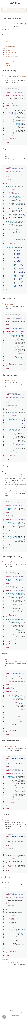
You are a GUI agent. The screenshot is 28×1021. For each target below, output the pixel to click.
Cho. (21, 1013)
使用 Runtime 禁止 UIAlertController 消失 (14, 963)
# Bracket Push (8, 50)
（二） (7, 37)
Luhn (6, 659)
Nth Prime (8, 883)
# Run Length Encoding (11, 57)
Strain (7, 472)
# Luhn (6, 59)
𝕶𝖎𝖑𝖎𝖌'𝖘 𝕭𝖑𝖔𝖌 (14, 3)
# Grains (6, 63)
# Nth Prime (8, 65)
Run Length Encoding (11, 562)
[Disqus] (14, 986)
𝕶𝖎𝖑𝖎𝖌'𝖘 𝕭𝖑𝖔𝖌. (19, 1010)
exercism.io (4, 26)
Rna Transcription (10, 746)
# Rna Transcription (10, 61)
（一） (7, 35)
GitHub (20, 26)
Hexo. (13, 1013)
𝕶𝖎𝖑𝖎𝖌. (18, 1015)
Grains (7, 820)
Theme (17, 1013)
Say (6, 154)
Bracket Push (9, 304)
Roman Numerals (10, 380)
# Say (5, 48)
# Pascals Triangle (9, 46)
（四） (7, 41)
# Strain (6, 54)
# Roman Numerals (10, 52)
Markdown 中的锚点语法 (18, 964)
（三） (7, 39)
